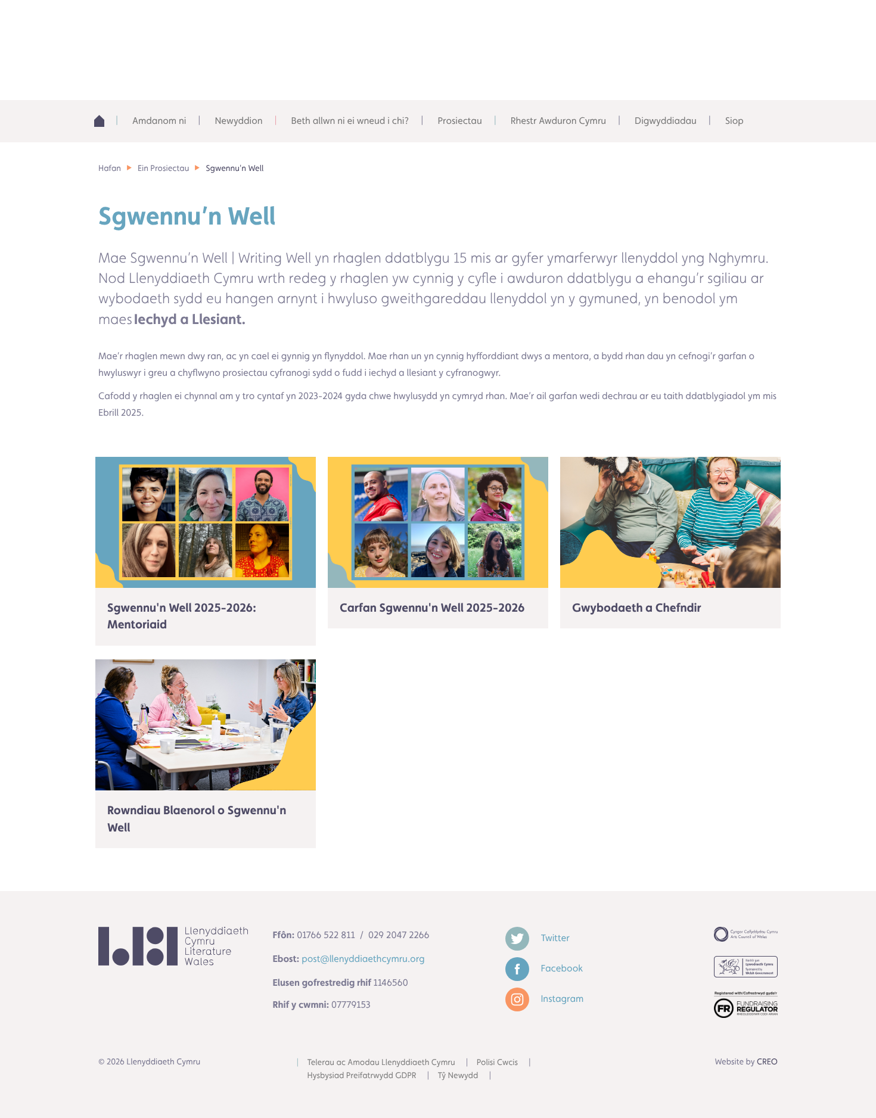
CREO (767, 1062)
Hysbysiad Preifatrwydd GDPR (362, 1075)
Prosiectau (459, 120)
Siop (734, 120)
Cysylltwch (732, 23)
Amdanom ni (159, 120)
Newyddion (238, 120)
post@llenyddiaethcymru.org (363, 958)
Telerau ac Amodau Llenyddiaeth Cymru (381, 1062)
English (655, 23)
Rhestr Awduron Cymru (558, 120)
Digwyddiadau (666, 120)
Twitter (554, 937)
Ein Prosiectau (163, 168)
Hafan (109, 168)
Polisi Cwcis (497, 1062)
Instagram (561, 998)
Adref (103, 121)
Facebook (561, 968)
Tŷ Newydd (458, 1075)
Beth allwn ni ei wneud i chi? (350, 120)
